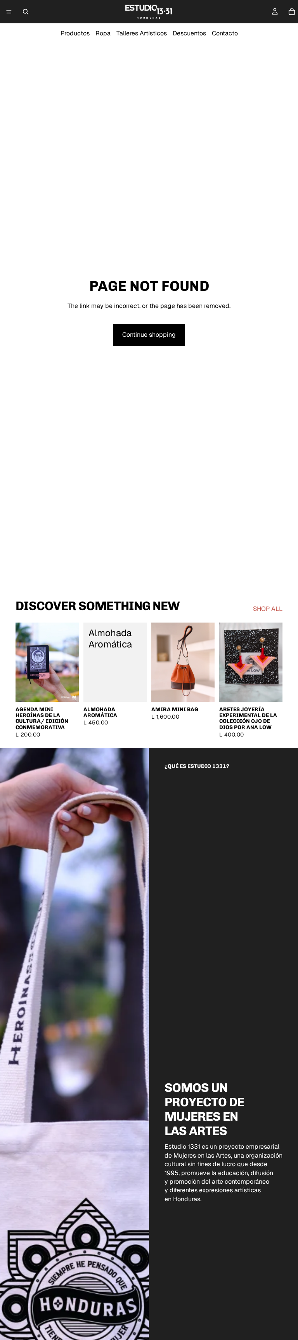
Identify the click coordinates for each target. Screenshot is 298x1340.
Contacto (225, 33)
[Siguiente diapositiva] (70, 662)
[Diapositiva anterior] (24, 662)
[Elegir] (67, 690)
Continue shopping (149, 335)
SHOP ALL (267, 609)
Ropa (103, 33)
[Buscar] (25, 11)
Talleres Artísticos (141, 33)
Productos (75, 33)
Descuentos (189, 33)
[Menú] (9, 12)
